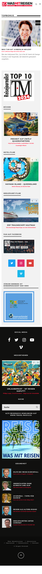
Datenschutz (23, 543)
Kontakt (35, 543)
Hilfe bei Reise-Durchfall (25, 473)
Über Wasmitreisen (15, 541)
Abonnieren (31, 541)
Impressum (10, 543)
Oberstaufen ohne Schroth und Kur (22, 485)
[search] (37, 407)
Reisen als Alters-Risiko (25, 510)
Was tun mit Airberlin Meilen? (16, 50)
